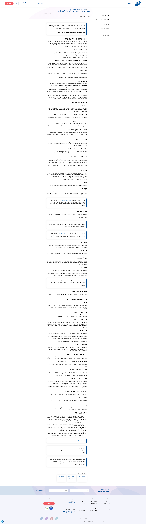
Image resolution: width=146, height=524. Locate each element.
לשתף (51, 15)
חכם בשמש (83, 503)
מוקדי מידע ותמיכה (93, 501)
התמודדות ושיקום (93, 510)
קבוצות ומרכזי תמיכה (93, 505)
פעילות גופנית (83, 508)
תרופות (85, 9)
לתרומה (49, 503)
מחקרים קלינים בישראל (92, 508)
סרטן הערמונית (107, 505)
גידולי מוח (108, 511)
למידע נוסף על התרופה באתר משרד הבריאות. (75, 441)
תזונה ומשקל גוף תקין (81, 505)
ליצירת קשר (40, 3)
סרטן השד (108, 501)
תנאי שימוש (75, 519)
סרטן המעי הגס (107, 503)
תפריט (129, 3)
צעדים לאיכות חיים (62, 233)
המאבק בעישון (83, 501)
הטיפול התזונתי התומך (66, 200)
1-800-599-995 (32, 3)
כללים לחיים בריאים (82, 510)
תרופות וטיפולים (94, 503)
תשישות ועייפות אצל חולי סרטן (62, 223)
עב (16, 3)
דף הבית (88, 9)
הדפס (46, 15)
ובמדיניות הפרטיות (107, 520)
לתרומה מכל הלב (10, 3)
